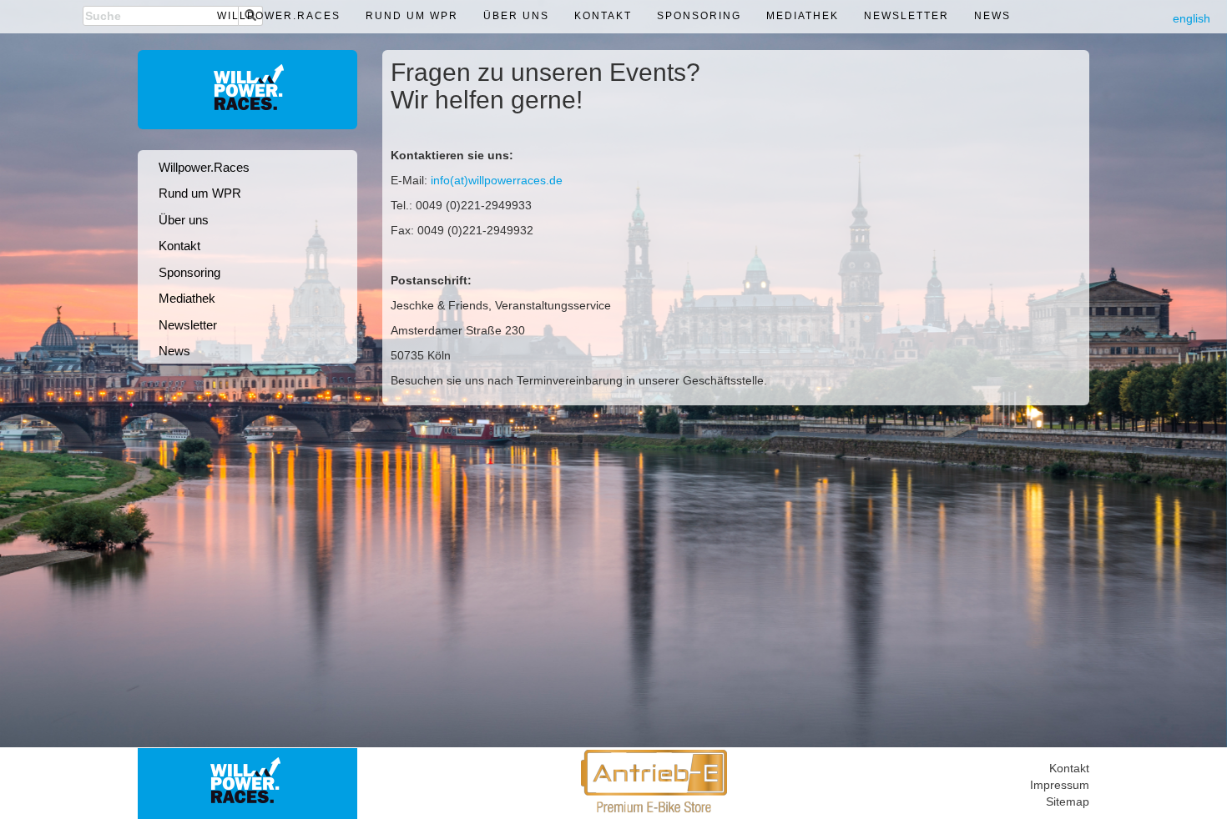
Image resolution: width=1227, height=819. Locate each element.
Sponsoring (699, 16)
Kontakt (603, 16)
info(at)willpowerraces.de (497, 180)
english (1191, 18)
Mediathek (802, 16)
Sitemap (1067, 801)
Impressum (1059, 784)
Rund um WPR (412, 16)
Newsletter (906, 16)
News (992, 16)
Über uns (516, 16)
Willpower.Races (279, 16)
